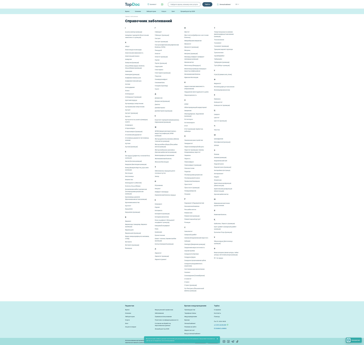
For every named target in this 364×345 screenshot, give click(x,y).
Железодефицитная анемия (164, 155)
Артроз (127, 116)
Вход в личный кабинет (192, 333)
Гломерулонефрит (161, 79)
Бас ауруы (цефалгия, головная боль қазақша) (137, 157)
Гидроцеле (159, 66)
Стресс (186, 282)
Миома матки (189, 62)
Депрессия (158, 98)
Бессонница (129, 176)
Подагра (187, 171)
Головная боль (160, 82)
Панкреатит (188, 143)
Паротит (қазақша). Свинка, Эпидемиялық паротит (194, 151)
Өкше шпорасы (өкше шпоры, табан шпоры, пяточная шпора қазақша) (226, 254)
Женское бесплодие (162, 162)
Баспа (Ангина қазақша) (133, 161)
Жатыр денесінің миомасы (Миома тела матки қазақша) (167, 140)
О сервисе (217, 310)
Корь (156, 229)
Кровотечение (160, 235)
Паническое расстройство (193, 140)
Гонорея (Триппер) (161, 86)
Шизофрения (218, 139)
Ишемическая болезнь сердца (165, 195)
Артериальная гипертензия (134, 107)
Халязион (217, 99)
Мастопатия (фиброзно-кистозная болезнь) (196, 36)
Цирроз (217, 114)
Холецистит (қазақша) (222, 105)
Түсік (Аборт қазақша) (222, 65)
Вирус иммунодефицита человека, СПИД (137, 237)
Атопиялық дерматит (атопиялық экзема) (137, 139)
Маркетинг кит (189, 330)
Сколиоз (187, 272)
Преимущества (189, 310)
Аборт (127, 46)
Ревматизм (188, 213)
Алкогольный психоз (132, 56)
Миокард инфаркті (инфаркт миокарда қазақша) (194, 58)
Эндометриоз (219, 164)
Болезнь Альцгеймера (132, 186)
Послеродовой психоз (192, 178)
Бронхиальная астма (132, 202)
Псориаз (187, 194)
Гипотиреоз (159, 69)
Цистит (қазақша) (220, 121)
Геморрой (158, 50)
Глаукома (158, 76)
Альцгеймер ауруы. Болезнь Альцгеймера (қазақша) (134, 67)
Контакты (217, 313)
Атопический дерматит (133, 135)
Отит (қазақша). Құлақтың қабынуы (193, 130)
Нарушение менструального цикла (196, 92)
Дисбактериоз (160, 107)
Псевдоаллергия (190, 191)
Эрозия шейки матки (221, 194)
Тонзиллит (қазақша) (221, 46)
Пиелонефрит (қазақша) (192, 165)
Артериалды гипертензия (134, 103)
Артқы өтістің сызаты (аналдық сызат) (136, 121)
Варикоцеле (129, 230)
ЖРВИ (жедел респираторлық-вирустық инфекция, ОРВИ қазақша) (165, 133)
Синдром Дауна (189, 257)
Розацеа (187, 222)
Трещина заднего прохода (223, 49)
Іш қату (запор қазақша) (133, 32)
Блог (173, 11)
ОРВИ (186, 104)
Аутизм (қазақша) (131, 147)
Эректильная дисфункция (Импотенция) (223, 190)
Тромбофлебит (219, 56)
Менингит (187, 44)
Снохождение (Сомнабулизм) (194, 275)
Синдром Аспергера (191, 254)
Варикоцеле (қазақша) (133, 233)
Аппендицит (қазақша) (133, 97)
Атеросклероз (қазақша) (133, 131)
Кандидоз (158, 204)
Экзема (216, 154)
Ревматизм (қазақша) (192, 216)
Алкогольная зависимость (134, 53)
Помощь (217, 316)
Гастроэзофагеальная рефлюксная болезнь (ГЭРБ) (167, 46)
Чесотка (217, 130)
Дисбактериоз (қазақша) (163, 111)
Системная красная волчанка (194, 269)
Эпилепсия (217, 180)
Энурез (216, 177)
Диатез (157, 104)
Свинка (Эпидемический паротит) (196, 238)
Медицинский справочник (164, 310)
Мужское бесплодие (191, 77)
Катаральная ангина (162, 217)
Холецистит (218, 102)
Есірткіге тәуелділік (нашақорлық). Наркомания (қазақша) (167, 121)
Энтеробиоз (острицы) (222, 170)
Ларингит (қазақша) (162, 256)
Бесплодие (129, 173)
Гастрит (158, 38)
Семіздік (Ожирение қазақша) (194, 244)
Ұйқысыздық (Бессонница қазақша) (223, 242)
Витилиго (128, 242)
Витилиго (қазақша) (132, 245)
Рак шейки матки (190, 209)
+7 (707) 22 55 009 (220, 325)
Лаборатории (151, 11)
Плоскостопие (189, 168)
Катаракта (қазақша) (162, 214)
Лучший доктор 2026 (187, 11)
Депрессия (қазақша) (162, 101)
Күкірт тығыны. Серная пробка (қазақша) (165, 240)
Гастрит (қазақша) (161, 41)
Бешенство (129, 179)
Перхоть (187, 158)
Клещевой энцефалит (162, 225)
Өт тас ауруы (218, 258)
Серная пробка (189, 251)
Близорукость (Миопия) (133, 183)
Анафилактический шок (133, 81)
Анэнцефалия (130, 87)
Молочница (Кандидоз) (192, 65)
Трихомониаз (218, 52)
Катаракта (158, 210)
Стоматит (187, 279)
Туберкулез (218, 59)
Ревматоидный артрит (192, 219)
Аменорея (128, 71)
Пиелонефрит (189, 162)
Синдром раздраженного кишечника (193, 265)
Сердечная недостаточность (194, 247)
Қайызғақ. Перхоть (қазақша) (224, 223)
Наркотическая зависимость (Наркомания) (194, 87)
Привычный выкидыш (192, 181)
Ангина (127, 84)
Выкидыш (128, 248)
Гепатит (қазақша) (161, 57)
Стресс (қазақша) (190, 285)
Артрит (128, 110)
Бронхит (128, 206)
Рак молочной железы (191, 206)
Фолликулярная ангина (222, 90)
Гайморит (158, 32)
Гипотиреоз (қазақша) (163, 73)
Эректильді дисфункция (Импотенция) (222, 184)
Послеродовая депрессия (193, 175)
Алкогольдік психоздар (133, 50)
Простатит (188, 184)
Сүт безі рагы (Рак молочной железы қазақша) (194, 289)
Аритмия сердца (131, 100)
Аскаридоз (129, 125)
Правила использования (163, 316)
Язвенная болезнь (220, 214)
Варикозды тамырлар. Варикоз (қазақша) (136, 225)
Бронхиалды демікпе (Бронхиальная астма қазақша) (136, 198)
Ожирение (187, 110)
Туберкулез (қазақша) (221, 62)
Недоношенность (190, 95)
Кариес (157, 207)
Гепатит (157, 53)
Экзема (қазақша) (220, 157)
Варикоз (128, 221)
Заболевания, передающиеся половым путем (165, 172)
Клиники (138, 11)
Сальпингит (188, 231)
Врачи (127, 11)
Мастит (187, 32)
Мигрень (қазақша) (191, 53)
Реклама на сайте (190, 327)
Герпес (157, 60)
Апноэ (127, 90)
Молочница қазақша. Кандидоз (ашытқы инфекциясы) (195, 70)
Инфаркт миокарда (161, 192)
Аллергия (128, 59)
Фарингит (217, 83)
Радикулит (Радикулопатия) (194, 203)
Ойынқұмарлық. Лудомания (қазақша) (194, 115)
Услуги (164, 11)
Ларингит (158, 253)
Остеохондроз (189, 122)
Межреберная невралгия (192, 41)
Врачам (187, 320)
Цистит (216, 117)
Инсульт (157, 188)
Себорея (187, 241)
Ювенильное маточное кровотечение (222, 204)
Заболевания (159, 313)
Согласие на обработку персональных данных (163, 324)
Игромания (159, 185)
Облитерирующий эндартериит (195, 107)
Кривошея (158, 232)
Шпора (216, 145)
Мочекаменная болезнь (192, 74)
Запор (157, 176)
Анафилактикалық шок (133, 78)
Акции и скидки (130, 327)
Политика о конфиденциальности (166, 320)
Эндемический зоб (220, 161)
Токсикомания (219, 40)
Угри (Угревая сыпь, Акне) (223, 74)
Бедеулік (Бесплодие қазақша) (136, 164)
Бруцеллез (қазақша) (132, 212)
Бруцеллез (129, 209)
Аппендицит (129, 94)
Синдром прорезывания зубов (195, 260)
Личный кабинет (225, 4)
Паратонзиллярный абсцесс (194, 147)
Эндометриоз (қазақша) (222, 167)
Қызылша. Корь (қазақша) (223, 232)
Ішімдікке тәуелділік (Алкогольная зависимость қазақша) (137, 36)
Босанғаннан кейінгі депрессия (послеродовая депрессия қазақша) (136, 191)
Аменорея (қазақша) (132, 74)
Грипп (157, 89)
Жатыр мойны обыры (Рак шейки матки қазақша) (166, 145)
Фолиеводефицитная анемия (224, 87)
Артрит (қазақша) (131, 113)
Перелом (187, 155)
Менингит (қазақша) (191, 47)
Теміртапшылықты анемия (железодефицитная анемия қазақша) (224, 34)
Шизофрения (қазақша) (222, 142)
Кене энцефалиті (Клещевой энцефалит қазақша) (164, 221)
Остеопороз (188, 119)
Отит (186, 126)
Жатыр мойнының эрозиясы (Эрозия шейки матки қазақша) (166, 151)
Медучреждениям (190, 316)
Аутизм (127, 143)
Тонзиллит (217, 43)
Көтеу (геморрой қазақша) (164, 244)
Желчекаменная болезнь (163, 158)
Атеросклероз (130, 128)
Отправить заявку (220, 328)
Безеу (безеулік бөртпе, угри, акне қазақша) (137, 169)
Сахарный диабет (190, 234)
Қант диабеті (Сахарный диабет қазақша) (225, 228)
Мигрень (187, 50)
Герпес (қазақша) (161, 63)
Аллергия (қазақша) (132, 62)
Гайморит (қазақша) (162, 35)
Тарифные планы (190, 313)
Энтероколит (218, 173)
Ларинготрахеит (160, 259)
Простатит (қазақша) (192, 187)
